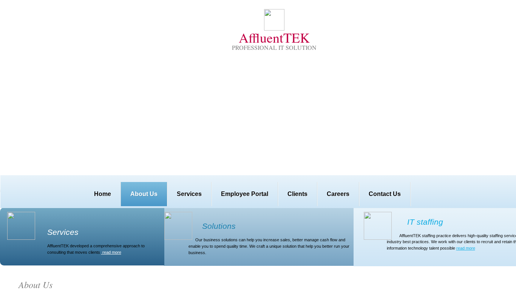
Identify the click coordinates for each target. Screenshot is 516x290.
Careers (338, 194)
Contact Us (385, 194)
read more (465, 248)
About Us (144, 194)
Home (102, 194)
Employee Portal (244, 194)
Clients (297, 194)
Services (189, 194)
